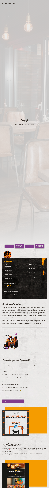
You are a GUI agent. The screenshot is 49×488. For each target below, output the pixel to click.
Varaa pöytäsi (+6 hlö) (19, 246)
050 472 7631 (7, 285)
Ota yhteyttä (29, 246)
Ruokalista (9, 246)
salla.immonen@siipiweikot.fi (10, 294)
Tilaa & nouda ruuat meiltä (39, 246)
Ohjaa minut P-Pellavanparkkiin (13, 401)
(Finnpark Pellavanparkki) (22, 374)
